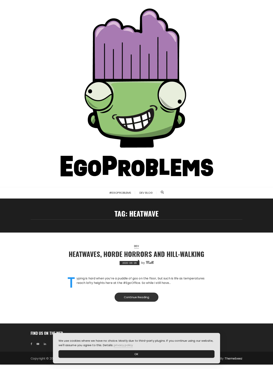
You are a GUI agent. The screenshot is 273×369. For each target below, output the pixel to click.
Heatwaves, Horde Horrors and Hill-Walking (136, 254)
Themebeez (233, 358)
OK (136, 354)
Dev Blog (146, 193)
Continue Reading (136, 297)
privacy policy (123, 345)
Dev (136, 246)
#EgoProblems (120, 193)
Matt (150, 262)
